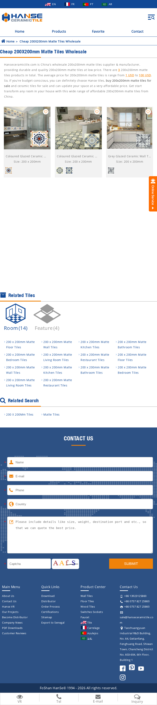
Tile (89, 622)
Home (19, 31)
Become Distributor (15, 617)
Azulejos (92, 633)
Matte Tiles (51, 414)
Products (59, 31)
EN (54, 4)
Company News (12, 622)
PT (92, 4)
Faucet (85, 617)
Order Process (50, 606)
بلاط (89, 638)
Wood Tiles (88, 606)
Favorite (98, 31)
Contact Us (9, 601)
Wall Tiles (87, 596)
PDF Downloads (12, 628)
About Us (8, 596)
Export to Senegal (53, 622)
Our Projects (10, 612)
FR (73, 4)
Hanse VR (8, 606)
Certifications (50, 612)
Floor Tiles (87, 601)
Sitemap (46, 617)
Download (48, 596)
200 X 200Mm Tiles (20, 414)
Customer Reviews (14, 633)
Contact (137, 31)
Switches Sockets (92, 612)
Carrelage (93, 628)
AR (110, 4)
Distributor (48, 601)
